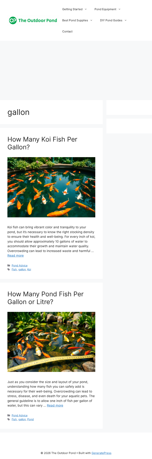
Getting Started (72, 9)
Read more (15, 255)
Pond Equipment (105, 9)
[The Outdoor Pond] (33, 20)
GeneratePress (101, 453)
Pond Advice (19, 265)
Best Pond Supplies (75, 20)
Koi (29, 269)
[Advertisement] (76, 69)
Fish (14, 269)
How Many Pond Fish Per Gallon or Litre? (45, 298)
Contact (67, 31)
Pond (30, 419)
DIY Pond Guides (111, 20)
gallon (22, 269)
